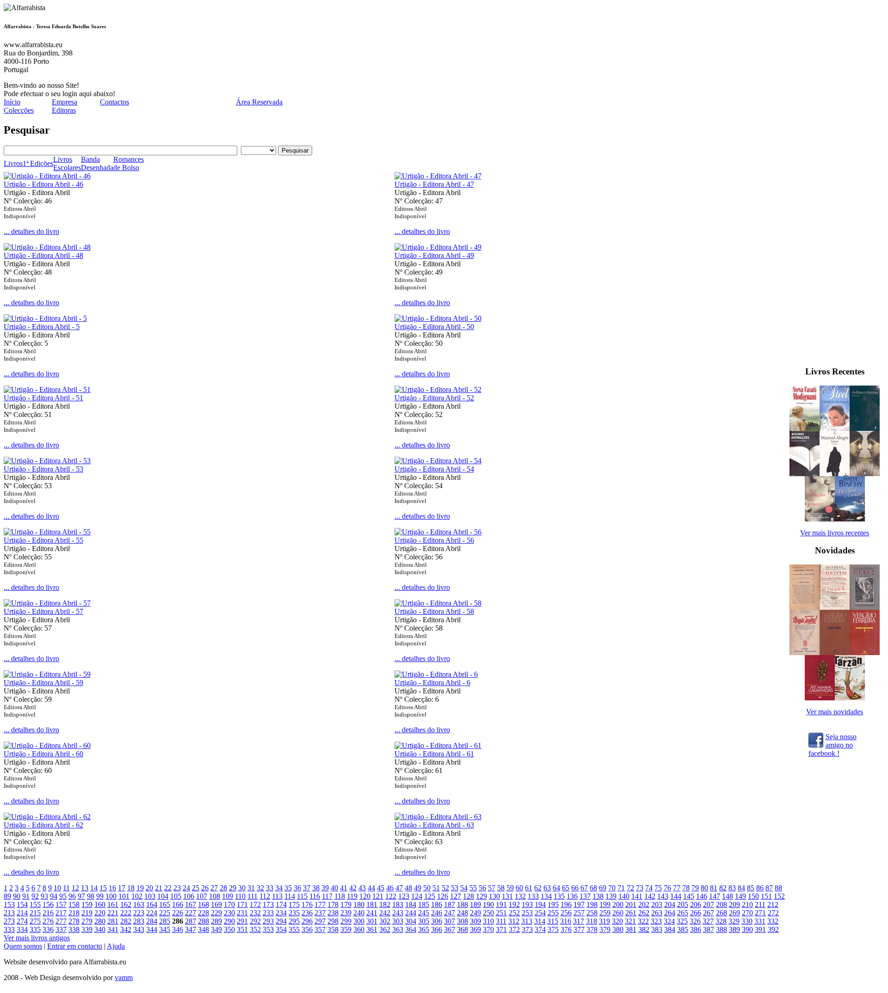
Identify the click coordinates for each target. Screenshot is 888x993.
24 (186, 888)
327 (708, 921)
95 (63, 896)
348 (203, 929)
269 (734, 913)
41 (343, 888)
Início (12, 102)
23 (177, 888)
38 (316, 888)
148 (727, 896)
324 (669, 921)
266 (695, 913)
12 (75, 888)
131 (507, 896)
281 (112, 921)
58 (501, 888)
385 (682, 929)
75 (658, 888)
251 (501, 913)
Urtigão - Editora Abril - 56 (434, 540)
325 (682, 921)
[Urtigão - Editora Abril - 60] (47, 745)
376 (566, 929)
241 (371, 913)
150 (753, 896)
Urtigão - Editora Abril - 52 (434, 398)
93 (44, 896)
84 (741, 888)
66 (575, 888)
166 (177, 904)
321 (630, 921)
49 (417, 888)
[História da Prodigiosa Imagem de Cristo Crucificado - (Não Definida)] (835, 607)
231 (242, 913)
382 (643, 929)
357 (320, 929)
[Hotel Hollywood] (835, 428)
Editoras (64, 110)
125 (429, 896)
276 (48, 921)
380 (617, 929)
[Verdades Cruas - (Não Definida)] (804, 607)
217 (61, 913)
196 (566, 904)
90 (16, 896)
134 (546, 896)
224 (151, 913)
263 (656, 913)
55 (473, 888)
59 (510, 888)
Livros (13, 163)
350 (229, 929)
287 (190, 921)
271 (760, 913)
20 (149, 888)
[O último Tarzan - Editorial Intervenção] (850, 698)
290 (229, 921)
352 (255, 929)
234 (281, 913)
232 (255, 913)
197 (579, 904)
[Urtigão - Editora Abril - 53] (47, 461)
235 (294, 913)
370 (488, 929)
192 (514, 904)
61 (528, 888)
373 (527, 929)
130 (494, 896)
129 (481, 896)
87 (769, 888)
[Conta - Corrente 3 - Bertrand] (865, 652)
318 (591, 921)
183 (397, 904)
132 (520, 896)
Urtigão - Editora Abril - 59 (43, 683)
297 (320, 921)
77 (676, 888)
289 (216, 921)
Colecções (19, 110)
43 (362, 888)
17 (121, 888)
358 (333, 929)
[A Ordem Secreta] (865, 428)
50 (427, 888)
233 (268, 913)
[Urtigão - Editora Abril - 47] (438, 176)
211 (760, 904)
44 (371, 888)
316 (565, 921)
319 (604, 921)
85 (750, 888)
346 (177, 929)
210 (747, 904)
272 (773, 913)
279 (86, 921)
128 (468, 896)
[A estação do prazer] (820, 519)
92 (35, 896)
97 (81, 896)
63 (547, 888)
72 (630, 888)
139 (611, 896)
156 (48, 904)
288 (203, 921)
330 (746, 921)
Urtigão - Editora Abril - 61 (434, 754)
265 (682, 913)
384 (669, 929)
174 (281, 904)
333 (9, 929)
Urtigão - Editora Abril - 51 (43, 398)
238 (333, 913)
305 (423, 921)
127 (455, 896)
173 (268, 904)
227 (190, 913)
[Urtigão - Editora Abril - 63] (438, 817)
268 (721, 913)
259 (604, 913)
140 (623, 896)
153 (9, 904)
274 (22, 921)
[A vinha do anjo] (804, 428)
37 (306, 888)
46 (390, 888)
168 (203, 904)
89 (7, 896)
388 (721, 929)
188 (462, 904)
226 (177, 913)
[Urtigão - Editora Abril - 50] (438, 318)
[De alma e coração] (850, 519)
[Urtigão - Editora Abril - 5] (45, 318)
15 (103, 888)
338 (74, 929)
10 (57, 888)
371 (501, 929)
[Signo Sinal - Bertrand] (835, 652)
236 (307, 913)
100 (111, 896)
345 (164, 929)
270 (747, 913)
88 (778, 888)
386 (695, 929)
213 (9, 913)
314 (539, 921)
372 (514, 929)
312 (513, 921)
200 (617, 904)
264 (669, 913)
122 (390, 896)
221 (112, 913)
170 (229, 904)
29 (232, 888)
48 (408, 888)
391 (760, 929)
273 (9, 921)
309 (475, 921)
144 (675, 896)
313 (526, 921)
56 (482, 888)
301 (371, 921)
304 (410, 921)
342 (125, 929)
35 (288, 888)
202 (643, 904)
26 (205, 888)
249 (475, 913)
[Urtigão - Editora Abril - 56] (438, 532)
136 (572, 896)
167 (190, 904)
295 (294, 921)
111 (252, 896)
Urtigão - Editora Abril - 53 (43, 469)
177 (320, 904)
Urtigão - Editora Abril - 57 (43, 611)
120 (364, 896)
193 (527, 904)
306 (436, 921)
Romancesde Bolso (128, 163)
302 (384, 921)
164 (151, 904)
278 (74, 921)
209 (734, 904)
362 (384, 929)
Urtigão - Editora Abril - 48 (43, 255)
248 (462, 913)
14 (94, 888)
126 (442, 896)
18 (131, 888)
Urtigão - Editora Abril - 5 (42, 327)
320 (617, 921)
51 (436, 888)
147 (714, 896)
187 (449, 904)
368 (462, 929)
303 (397, 921)
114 (289, 896)
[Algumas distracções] (804, 474)
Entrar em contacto (74, 946)
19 (140, 888)
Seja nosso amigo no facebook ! (832, 744)
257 (579, 913)
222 (125, 913)
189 (475, 904)
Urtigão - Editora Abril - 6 (432, 683)
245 (423, 913)
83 (732, 888)
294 (281, 921)
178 (333, 904)
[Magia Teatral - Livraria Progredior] (804, 652)
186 (436, 904)
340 (99, 929)
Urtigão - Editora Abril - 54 (434, 469)
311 (501, 921)
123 (403, 896)
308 (462, 921)
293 (268, 921)
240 (358, 913)
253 (527, 913)
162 (125, 904)
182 (384, 904)
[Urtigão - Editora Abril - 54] (438, 461)
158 (74, 904)
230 (229, 913)
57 (491, 888)
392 (773, 929)
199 (604, 904)
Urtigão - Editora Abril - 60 (43, 754)
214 (22, 913)
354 (281, 929)
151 (766, 896)
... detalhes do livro (31, 231)
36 (297, 888)
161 (112, 904)
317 (578, 921)
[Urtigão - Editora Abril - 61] (438, 745)
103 (149, 896)
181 (371, 904)
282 (125, 921)
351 (242, 929)
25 (195, 888)
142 (649, 896)
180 (358, 904)
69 (602, 888)
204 (669, 904)
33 (269, 888)
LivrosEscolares (67, 163)
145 (688, 896)
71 (621, 888)
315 (552, 921)
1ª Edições (38, 163)
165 (164, 904)
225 (164, 913)
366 (436, 929)
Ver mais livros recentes (834, 533)
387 (708, 929)
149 (740, 896)
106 (188, 896)
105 (175, 896)
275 (35, 921)
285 (164, 921)
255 (553, 913)
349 (216, 929)
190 (488, 904)
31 (251, 888)
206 (695, 904)
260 (617, 913)
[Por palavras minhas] (865, 474)
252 (514, 913)
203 (656, 904)
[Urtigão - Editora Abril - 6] (436, 674)
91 (26, 896)
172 (255, 904)
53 (454, 888)
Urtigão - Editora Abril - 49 (434, 255)
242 (384, 913)
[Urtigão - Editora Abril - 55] (47, 532)
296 (307, 921)
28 (223, 888)
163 (138, 904)
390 (747, 929)
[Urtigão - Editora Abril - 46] (47, 176)
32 (260, 888)
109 (227, 896)
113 (277, 896)
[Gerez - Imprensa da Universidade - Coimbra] (865, 607)
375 (553, 929)
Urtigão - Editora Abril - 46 (43, 184)
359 (346, 929)
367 (449, 929)
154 (22, 904)
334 (22, 929)
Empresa (64, 102)
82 (723, 888)
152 (779, 896)
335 (35, 929)
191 (501, 904)
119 (352, 896)
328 (721, 921)
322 (643, 921)
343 (138, 929)
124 (416, 896)
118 (339, 896)
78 (686, 888)
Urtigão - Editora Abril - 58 (434, 611)
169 (216, 904)
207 (708, 904)
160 (99, 904)
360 (358, 929)
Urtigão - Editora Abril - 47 (434, 184)
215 (35, 913)
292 (255, 921)
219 (86, 913)
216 (48, 913)
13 (84, 888)
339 (86, 929)
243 (397, 913)
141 (636, 896)
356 (307, 929)
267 (708, 913)
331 (759, 921)
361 (371, 929)
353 (268, 929)
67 (584, 888)
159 (86, 904)
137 (585, 896)
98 (90, 896)
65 (565, 888)
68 (593, 888)
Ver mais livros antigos (37, 938)
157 (61, 904)
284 (151, 921)
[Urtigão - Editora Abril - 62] (47, 817)
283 (138, 921)
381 (630, 929)
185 (423, 904)
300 (358, 921)
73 (639, 888)
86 (760, 888)
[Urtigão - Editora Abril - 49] (438, 247)
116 (314, 896)
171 (242, 904)
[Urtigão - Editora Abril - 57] (47, 603)
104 (162, 896)
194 (540, 904)
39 (325, 888)
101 (124, 896)
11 (66, 888)
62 (538, 888)
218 (74, 913)
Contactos (114, 102)
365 (423, 929)
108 (214, 896)
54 (464, 888)
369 (475, 929)
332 (772, 921)
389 (734, 929)
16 (112, 888)
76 (667, 888)
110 (240, 896)
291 (242, 921)
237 (320, 913)
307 (449, 921)
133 (533, 896)
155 (35, 904)
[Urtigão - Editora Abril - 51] (47, 389)
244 (410, 913)
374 (540, 929)
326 (695, 921)
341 (112, 929)
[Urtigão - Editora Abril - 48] (47, 247)
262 (643, 913)
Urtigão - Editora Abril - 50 (434, 327)
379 (604, 929)
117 (327, 896)
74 (649, 888)
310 (488, 921)
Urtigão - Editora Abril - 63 (434, 825)
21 (158, 888)
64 (556, 888)
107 (201, 896)
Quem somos (23, 946)
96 (72, 896)
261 (630, 913)
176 (307, 904)
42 (353, 888)
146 (701, 896)
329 (734, 921)
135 (559, 896)
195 (553, 904)
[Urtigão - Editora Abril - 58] (438, 603)
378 (592, 929)
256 (566, 913)
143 (662, 896)
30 (242, 888)
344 (151, 929)
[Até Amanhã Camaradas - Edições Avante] (820, 698)
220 (99, 913)
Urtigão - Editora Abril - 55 (43, 540)
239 (346, 913)
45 (380, 888)
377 (579, 929)
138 (598, 896)
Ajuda (116, 946)
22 (168, 888)
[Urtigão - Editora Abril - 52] (438, 389)
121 (377, 896)
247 (449, 913)
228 (203, 913)
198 (592, 904)
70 (612, 888)
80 (704, 888)
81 (713, 888)
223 (138, 913)
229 (216, 913)
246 (436, 913)
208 (721, 904)
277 (61, 921)
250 (488, 913)
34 (279, 888)
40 (334, 888)
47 (399, 888)
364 (410, 929)
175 (294, 904)
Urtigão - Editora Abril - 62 (43, 825)
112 (264, 896)
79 (695, 888)
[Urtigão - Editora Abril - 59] (47, 674)
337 (61, 929)
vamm (124, 977)
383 (656, 929)
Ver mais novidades (834, 712)
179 (346, 904)
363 (397, 929)
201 (630, 904)
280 (99, 921)
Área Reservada (259, 102)
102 (136, 896)
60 (519, 888)
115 (302, 896)
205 (682, 904)
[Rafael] (835, 474)
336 (48, 929)
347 (190, 929)
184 (410, 904)
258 (592, 913)
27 (214, 888)
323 (656, 921)
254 (540, 913)
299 (346, 921)
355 (294, 929)
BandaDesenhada (97, 163)
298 (333, 921)
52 (445, 888)
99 (100, 896)
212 (772, 904)
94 (53, 896)
